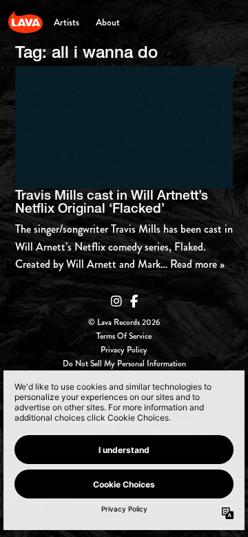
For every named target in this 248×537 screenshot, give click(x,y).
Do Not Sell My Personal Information (124, 364)
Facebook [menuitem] (134, 301)
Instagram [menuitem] (116, 301)
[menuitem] (66, 22)
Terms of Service (124, 337)
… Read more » (193, 264)
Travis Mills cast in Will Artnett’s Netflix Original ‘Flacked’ (111, 201)
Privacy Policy (124, 350)
